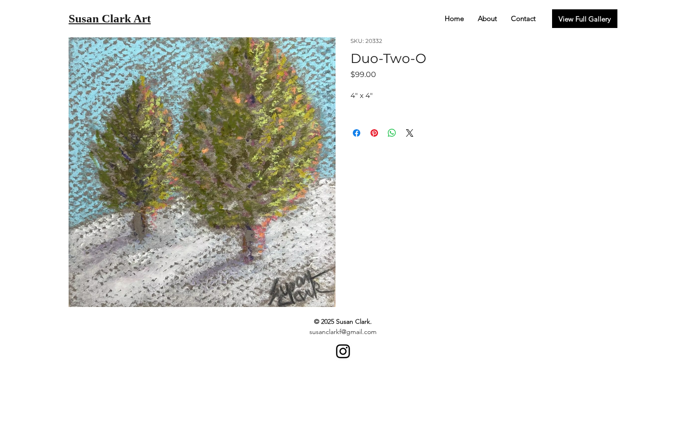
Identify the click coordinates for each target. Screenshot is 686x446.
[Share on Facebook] (356, 133)
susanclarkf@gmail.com (343, 332)
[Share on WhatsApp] (392, 133)
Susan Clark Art (110, 18)
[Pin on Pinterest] (374, 133)
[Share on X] (409, 133)
